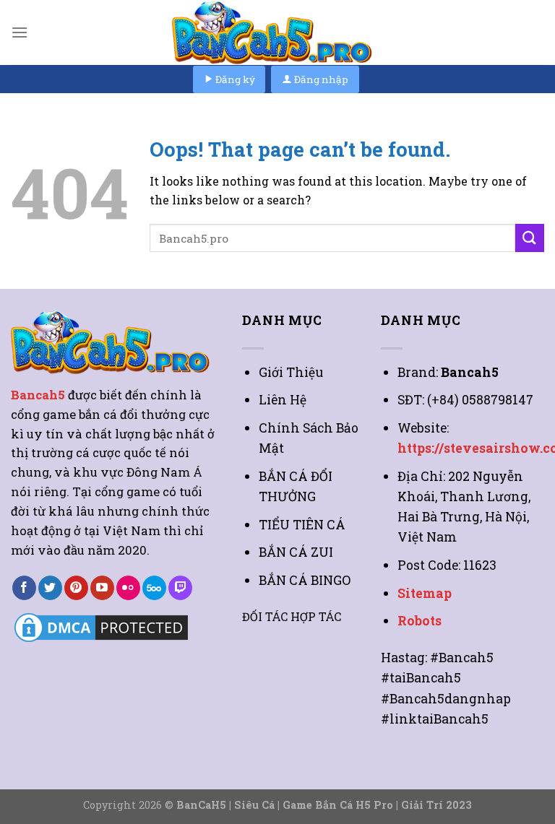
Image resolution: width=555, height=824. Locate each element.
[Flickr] (128, 588)
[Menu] (19, 32)
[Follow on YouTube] (102, 588)
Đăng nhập (320, 79)
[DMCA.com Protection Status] (101, 626)
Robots (419, 620)
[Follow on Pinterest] (76, 588)
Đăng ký (234, 79)
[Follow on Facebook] (24, 588)
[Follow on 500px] (154, 588)
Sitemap (424, 593)
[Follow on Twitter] (50, 588)
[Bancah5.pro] (277, 32)
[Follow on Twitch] (180, 588)
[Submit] (529, 238)
